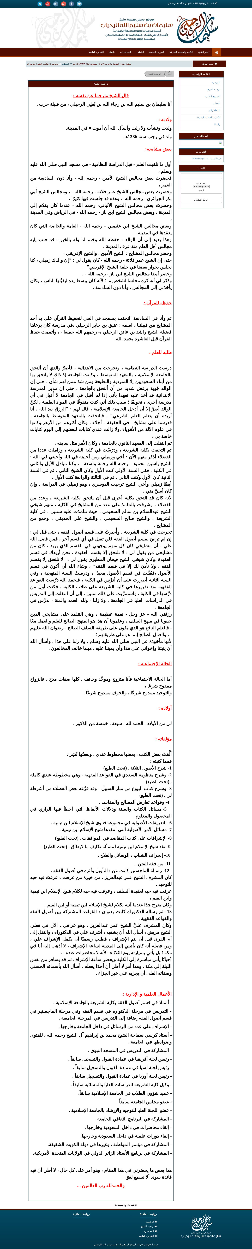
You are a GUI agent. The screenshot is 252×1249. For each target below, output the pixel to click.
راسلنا (112, 52)
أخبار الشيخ (203, 52)
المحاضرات (125, 52)
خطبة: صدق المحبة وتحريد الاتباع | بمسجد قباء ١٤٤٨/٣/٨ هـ (117, 64)
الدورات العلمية (156, 52)
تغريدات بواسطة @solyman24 (207, 158)
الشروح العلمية (96, 52)
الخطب (140, 52)
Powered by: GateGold (126, 1205)
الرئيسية (216, 82)
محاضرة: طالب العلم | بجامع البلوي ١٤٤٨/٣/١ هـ (49, 64)
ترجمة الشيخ (213, 89)
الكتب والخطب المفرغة (181, 52)
